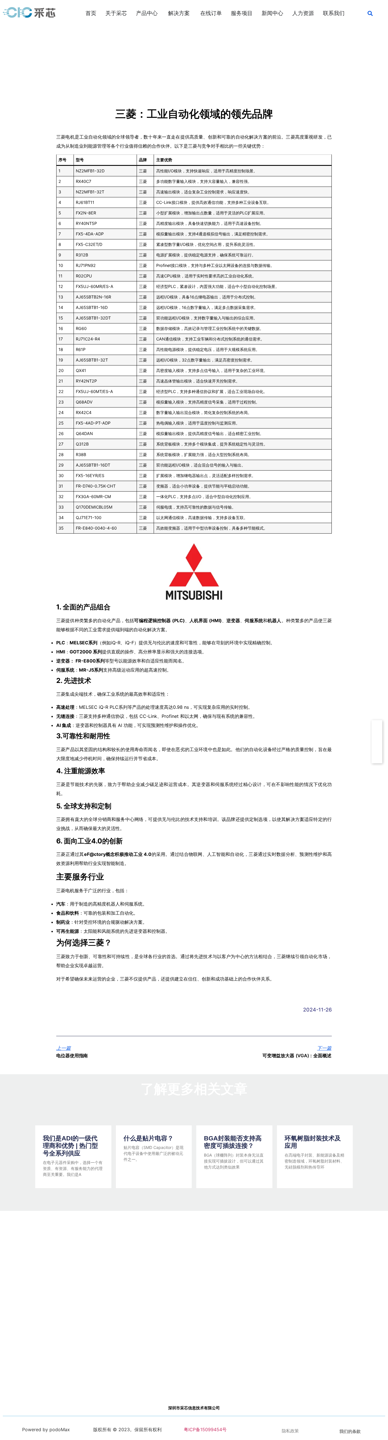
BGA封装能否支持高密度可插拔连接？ (233, 1142)
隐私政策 (290, 1430)
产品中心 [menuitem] (147, 13)
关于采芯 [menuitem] (116, 13)
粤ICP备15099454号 (204, 1429)
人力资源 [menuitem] (303, 13)
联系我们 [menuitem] (334, 13)
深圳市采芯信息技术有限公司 (194, 1408)
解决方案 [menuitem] (179, 13)
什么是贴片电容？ (149, 1138)
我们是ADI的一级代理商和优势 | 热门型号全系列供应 (70, 1146)
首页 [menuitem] (90, 13)
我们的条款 (350, 1431)
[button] (370, 13)
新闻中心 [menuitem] (272, 13)
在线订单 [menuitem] (211, 13)
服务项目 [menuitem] (242, 13)
